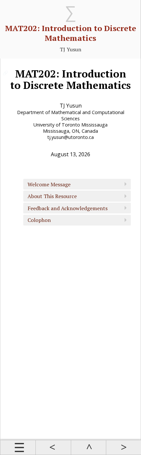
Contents (17, 447)
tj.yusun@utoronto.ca (70, 137)
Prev (52, 447)
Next (123, 447)
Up (88, 447)
